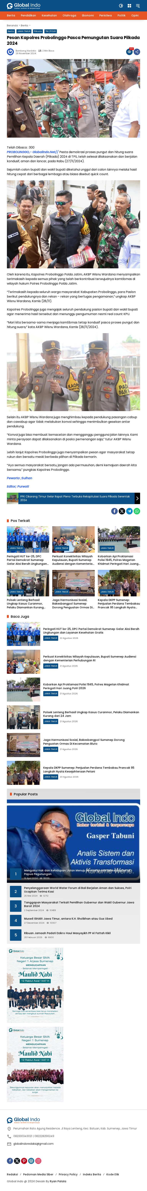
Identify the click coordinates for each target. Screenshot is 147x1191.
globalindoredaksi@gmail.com (33, 1144)
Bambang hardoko (26, 51)
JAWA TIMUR (23, 31)
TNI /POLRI (50, 31)
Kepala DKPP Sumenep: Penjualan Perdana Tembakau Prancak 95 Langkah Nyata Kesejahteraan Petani (119, 604)
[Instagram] (38, 1161)
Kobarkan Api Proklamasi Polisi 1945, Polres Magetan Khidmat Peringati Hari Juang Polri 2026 (118, 560)
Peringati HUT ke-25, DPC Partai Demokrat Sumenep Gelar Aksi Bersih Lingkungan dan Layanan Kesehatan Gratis (27, 560)
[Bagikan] (137, 52)
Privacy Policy (68, 1174)
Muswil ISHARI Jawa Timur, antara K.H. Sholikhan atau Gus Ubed (68, 919)
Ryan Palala (58, 1181)
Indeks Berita (92, 1174)
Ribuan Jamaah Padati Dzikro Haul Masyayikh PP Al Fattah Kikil (67, 933)
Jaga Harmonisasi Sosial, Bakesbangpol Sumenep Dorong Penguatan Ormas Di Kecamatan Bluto (72, 604)
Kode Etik (112, 1174)
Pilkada (38, 31)
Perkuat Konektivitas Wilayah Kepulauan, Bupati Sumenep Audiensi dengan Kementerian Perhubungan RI (73, 560)
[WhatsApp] (137, 511)
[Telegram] (129, 511)
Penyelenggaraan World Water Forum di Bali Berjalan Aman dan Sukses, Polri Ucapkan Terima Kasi (77, 890)
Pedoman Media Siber (38, 1174)
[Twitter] (122, 511)
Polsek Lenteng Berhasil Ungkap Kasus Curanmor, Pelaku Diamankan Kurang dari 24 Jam (25, 604)
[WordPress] (31, 1161)
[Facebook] (114, 511)
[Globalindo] (29, 4)
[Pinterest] (24, 1161)
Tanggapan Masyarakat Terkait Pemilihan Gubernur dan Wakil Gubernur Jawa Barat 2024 (79, 904)
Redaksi (12, 1174)
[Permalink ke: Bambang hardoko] (11, 51)
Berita (11, 31)
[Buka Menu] (129, 5)
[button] (121, 5)
